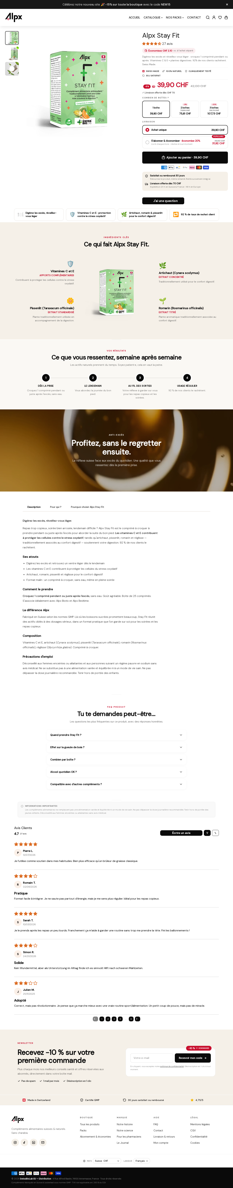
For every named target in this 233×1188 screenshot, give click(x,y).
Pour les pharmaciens (129, 1136)
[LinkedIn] (33, 1142)
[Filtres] (207, 833)
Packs (83, 1130)
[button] (226, 17)
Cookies (195, 1142)
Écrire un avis (181, 833)
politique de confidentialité (172, 1066)
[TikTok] (24, 1142)
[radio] (156, 109)
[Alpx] (13, 17)
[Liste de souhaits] (220, 17)
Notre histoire (125, 1124)
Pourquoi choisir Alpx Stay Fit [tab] (87, 506)
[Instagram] (15, 1142)
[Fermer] (227, 4)
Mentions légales (200, 1124)
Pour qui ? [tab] (55, 506)
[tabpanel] (116, 598)
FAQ (156, 1124)
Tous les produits (89, 1124)
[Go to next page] (137, 1019)
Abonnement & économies (95, 1136)
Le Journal (122, 1142)
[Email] (43, 1142)
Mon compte (161, 1142)
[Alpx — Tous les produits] (17, 1119)
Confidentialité (198, 1136)
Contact (158, 1130)
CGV (193, 1130)
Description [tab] (34, 506)
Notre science (125, 1130)
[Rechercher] (207, 17)
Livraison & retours (164, 1136)
